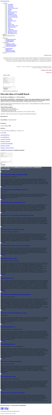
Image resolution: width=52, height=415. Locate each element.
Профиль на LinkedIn (5, 145)
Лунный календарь (10, 40)
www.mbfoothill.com (5, 137)
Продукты (10, 19)
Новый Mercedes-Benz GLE (8, 344)
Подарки (10, 18)
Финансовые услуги (12, 32)
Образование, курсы (12, 14)
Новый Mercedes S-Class (7, 278)
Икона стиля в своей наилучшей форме (11, 361)
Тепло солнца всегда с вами (8, 376)
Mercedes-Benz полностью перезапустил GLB (13, 202)
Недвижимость (11, 13)
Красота (9, 10)
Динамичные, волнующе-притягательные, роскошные (16, 294)
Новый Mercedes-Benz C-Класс (9, 258)
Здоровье (10, 9)
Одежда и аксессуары (12, 15)
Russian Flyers (8, 49)
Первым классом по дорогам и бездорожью (13, 392)
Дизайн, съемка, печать (13, 8)
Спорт (9, 28)
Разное (9, 21)
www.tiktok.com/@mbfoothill (7, 143)
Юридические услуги (12, 33)
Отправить (6, 88)
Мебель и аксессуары (12, 11)
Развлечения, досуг (12, 20)
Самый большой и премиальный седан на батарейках (15, 245)
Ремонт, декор (11, 24)
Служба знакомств (10, 41)
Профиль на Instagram (5, 141)
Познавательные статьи (11, 39)
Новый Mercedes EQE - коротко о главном (12, 229)
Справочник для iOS (10, 43)
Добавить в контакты (10, 50)
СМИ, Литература (12, 26)
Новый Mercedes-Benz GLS (8, 326)
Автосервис (10, 5)
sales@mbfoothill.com (5, 135)
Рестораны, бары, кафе (13, 25)
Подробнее (3, 185)
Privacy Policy (13, 413)
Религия (9, 23)
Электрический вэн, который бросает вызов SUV (14, 189)
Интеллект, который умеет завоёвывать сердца (14, 312)
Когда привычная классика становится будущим (14, 174)
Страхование (10, 29)
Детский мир (10, 6)
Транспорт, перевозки (12, 30)
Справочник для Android (11, 44)
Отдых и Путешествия (13, 16)
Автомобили (10, 4)
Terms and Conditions (5, 413)
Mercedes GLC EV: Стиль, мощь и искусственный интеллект (17, 215)
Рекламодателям (9, 48)
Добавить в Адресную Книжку (7, 147)
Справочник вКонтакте (11, 46)
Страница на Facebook (10, 51)
